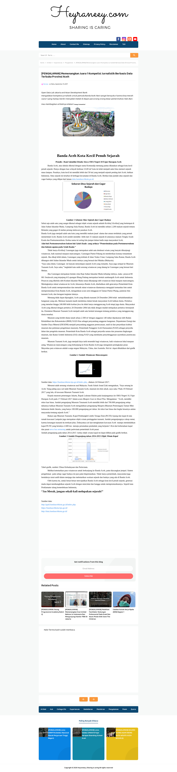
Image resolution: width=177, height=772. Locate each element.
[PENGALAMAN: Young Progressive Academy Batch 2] (52, 612)
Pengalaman (114, 709)
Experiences (75, 709)
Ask (51, 709)
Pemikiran (101, 709)
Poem (124, 709)
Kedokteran (88, 709)
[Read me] (135, 38)
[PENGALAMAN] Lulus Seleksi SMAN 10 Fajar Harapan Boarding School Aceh (92, 734)
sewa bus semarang (57, 429)
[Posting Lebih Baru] (83, 699)
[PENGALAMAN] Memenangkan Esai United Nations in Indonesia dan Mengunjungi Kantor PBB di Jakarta (76, 614)
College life (61, 709)
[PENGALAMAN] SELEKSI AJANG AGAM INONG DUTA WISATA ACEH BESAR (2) (125, 734)
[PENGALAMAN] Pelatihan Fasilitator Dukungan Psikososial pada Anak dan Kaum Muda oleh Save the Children (99, 614)
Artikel (43, 709)
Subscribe (88, 576)
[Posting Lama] (93, 699)
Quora (133, 709)
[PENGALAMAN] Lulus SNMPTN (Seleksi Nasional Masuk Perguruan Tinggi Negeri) (58, 734)
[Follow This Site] (129, 38)
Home (54, 44)
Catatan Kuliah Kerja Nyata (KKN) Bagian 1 (123, 611)
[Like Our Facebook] (118, 38)
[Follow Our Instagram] (124, 38)
